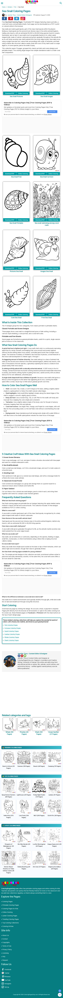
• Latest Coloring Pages (9, 916)
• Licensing (5, 953)
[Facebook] (19, 655)
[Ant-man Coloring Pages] (39, 858)
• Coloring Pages (7, 901)
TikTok (7, 987)
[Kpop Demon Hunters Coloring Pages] (8, 786)
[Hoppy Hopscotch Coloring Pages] (54, 835)
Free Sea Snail (47, 318)
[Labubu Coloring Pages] (54, 786)
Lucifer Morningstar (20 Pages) (39, 845)
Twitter (7, 973)
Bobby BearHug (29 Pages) (24, 868)
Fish (15, 7)
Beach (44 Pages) (39, 766)
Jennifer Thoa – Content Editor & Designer (19, 15)
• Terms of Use (6, 946)
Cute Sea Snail (16, 318)
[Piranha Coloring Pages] (24, 724)
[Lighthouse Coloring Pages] (24, 786)
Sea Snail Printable (16, 223)
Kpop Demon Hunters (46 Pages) (8, 796)
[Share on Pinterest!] (7, 55)
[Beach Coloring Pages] (39, 757)
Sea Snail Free (16, 177)
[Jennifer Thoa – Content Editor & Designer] (3, 15)
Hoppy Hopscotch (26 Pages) (54, 845)
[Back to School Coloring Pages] (8, 757)
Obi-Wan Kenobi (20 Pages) (24, 845)
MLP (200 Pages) (39, 815)
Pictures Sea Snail (16, 271)
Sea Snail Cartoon (46, 177)
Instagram (8, 984)
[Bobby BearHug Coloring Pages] (24, 858)
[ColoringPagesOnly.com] (31, 2)
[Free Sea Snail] (46, 294)
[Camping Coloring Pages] (54, 757)
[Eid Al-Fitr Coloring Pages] (54, 806)
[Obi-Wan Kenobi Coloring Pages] (24, 835)
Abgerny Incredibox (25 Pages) (54, 868)
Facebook (8, 969)
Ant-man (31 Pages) (39, 867)
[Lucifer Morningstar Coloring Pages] (39, 835)
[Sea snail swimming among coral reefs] (46, 200)
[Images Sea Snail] (46, 248)
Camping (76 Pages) (54, 766)
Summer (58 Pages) (24, 766)
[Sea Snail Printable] (16, 200)
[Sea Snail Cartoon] (46, 154)
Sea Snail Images (47, 96)
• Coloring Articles (7, 926)
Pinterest (7, 976)
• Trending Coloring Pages (10, 919)
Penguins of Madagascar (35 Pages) (8, 846)
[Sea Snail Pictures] (16, 73)
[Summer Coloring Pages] (24, 757)
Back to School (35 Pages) (9, 767)
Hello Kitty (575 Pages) (8, 816)
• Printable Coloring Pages (10, 905)
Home (3, 7)
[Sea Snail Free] (16, 154)
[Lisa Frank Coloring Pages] (24, 806)
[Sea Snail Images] (46, 73)
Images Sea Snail (47, 271)
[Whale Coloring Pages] (9, 724)
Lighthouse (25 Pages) (24, 795)
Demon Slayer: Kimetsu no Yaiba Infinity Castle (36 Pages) (8, 870)
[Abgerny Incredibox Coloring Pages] (54, 858)
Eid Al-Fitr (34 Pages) (54, 815)
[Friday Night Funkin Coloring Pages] (39, 786)
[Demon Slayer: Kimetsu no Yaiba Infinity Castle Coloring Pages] (8, 858)
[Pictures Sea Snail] (16, 248)
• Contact (4, 939)
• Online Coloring (6, 912)
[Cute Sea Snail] (16, 294)
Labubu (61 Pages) (54, 795)
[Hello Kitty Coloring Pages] (8, 806)
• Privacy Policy (6, 949)
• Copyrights (5, 942)
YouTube (7, 980)
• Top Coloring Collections (10, 923)
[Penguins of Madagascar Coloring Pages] (8, 835)
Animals (10, 7)
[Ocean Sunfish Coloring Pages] (53, 724)
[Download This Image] (16, 55)
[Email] (25, 655)
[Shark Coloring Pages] (38, 724)
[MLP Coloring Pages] (39, 806)
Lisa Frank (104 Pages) (24, 816)
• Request (4, 960)
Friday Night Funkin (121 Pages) (39, 796)
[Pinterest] (22, 655)
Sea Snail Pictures (16, 96)
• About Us (5, 935)
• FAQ (3, 956)
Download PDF (9, 93)
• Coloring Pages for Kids (9, 908)
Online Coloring (23, 93)
